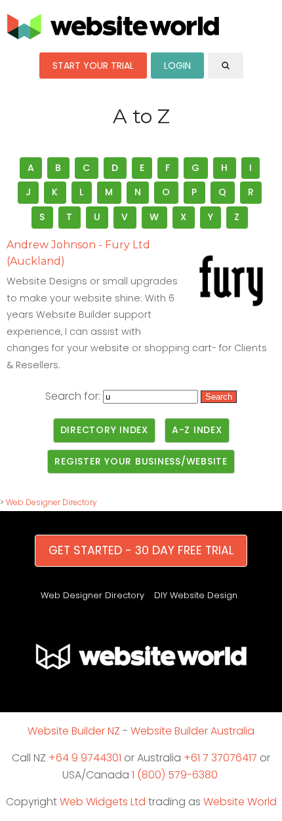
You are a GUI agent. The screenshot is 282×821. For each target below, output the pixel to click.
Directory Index (104, 429)
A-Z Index (197, 429)
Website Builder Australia (192, 730)
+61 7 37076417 (220, 757)
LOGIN (177, 65)
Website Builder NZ (74, 730)
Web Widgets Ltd (103, 801)
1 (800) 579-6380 (175, 774)
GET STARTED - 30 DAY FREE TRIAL (141, 550)
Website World (240, 801)
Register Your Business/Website (141, 461)
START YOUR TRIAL (93, 65)
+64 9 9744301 (85, 757)
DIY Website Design (195, 595)
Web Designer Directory (51, 502)
